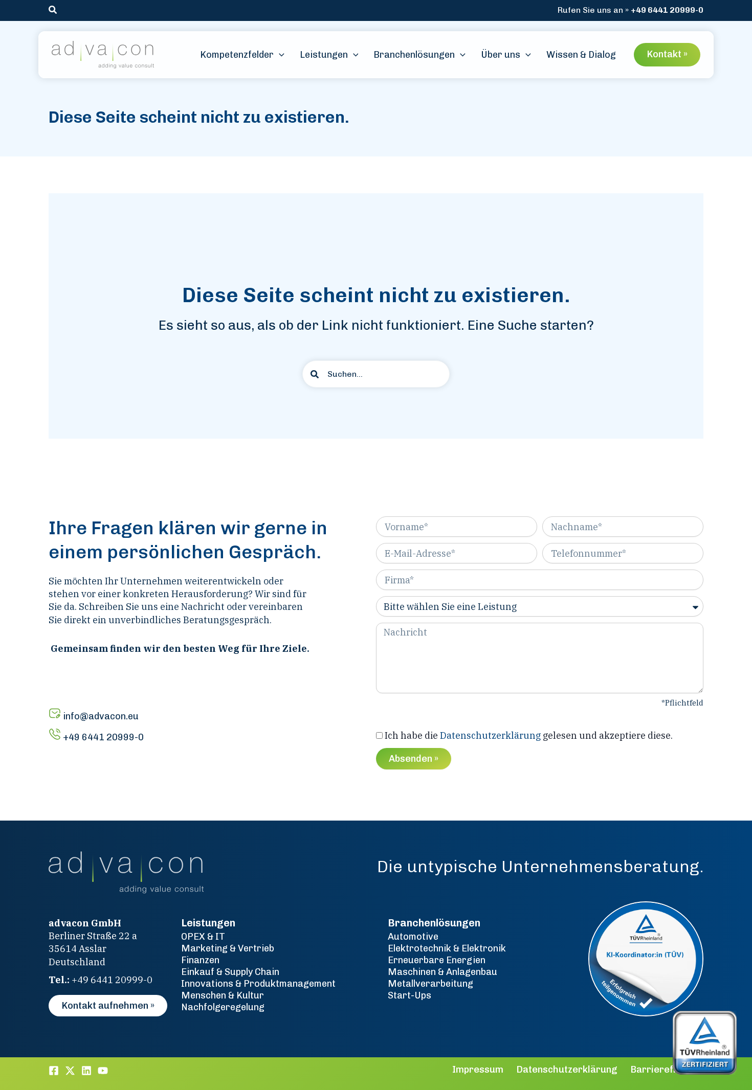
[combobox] (375, 374)
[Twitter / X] (70, 1070)
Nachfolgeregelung (222, 1007)
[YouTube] (103, 1070)
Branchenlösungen (434, 923)
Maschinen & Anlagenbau (442, 972)
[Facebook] (54, 1070)
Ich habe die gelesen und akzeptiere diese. (529, 735)
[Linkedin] (86, 1070)
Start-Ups (409, 995)
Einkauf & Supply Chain (230, 972)
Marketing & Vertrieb (227, 948)
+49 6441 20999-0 (667, 10)
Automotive (413, 937)
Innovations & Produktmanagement (258, 984)
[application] (279, 55)
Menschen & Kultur (222, 995)
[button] (53, 10)
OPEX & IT (203, 937)
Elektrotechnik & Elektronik (447, 948)
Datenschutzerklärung (490, 735)
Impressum (477, 1069)
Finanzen (200, 960)
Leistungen (208, 923)
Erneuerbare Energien (436, 960)
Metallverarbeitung (430, 984)
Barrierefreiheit (666, 1069)
